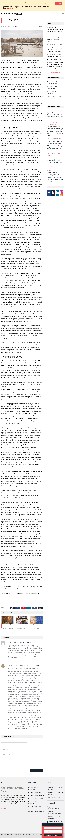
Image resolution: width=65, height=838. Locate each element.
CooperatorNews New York (35, 798)
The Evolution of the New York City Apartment (55, 122)
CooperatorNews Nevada (35, 792)
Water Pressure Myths (54, 139)
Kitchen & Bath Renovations (55, 101)
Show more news (55, 72)
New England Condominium (36, 811)
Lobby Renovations (57, 111)
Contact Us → (5, 808)
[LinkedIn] (57, 193)
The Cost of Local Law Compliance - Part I (53, 87)
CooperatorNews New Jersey (36, 795)
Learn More (10, 8)
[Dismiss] (62, 824)
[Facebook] (49, 193)
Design (41, 26)
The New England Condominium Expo (52, 803)
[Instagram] (61, 193)
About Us (3, 834)
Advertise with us (10, 834)
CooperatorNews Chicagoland (33, 788)
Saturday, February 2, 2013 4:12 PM (24, 642)
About (3, 782)
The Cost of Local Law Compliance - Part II (53, 82)
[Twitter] (53, 193)
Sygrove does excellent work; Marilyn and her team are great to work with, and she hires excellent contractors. (55, 115)
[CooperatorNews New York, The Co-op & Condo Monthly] (11, 14)
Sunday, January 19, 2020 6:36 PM (29, 665)
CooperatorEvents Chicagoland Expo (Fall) (53, 807)
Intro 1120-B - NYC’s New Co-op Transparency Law (55, 97)
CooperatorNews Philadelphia (33, 802)
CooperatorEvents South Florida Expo (54, 817)
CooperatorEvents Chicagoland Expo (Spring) (54, 812)
